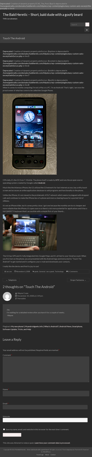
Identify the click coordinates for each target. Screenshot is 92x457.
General (42, 271)
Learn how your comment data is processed (52, 443)
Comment (7, 355)
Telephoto (11, 280)
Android (41, 183)
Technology (59, 271)
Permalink (21, 298)
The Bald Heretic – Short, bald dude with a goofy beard (43, 14)
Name (6, 389)
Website (6, 416)
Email (6, 403)
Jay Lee (9, 271)
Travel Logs (40, 455)
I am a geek (50, 271)
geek (36, 271)
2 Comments (73, 271)
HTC (58, 180)
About (47, 455)
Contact (53, 455)
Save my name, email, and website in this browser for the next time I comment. (37, 429)
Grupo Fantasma (78, 280)
